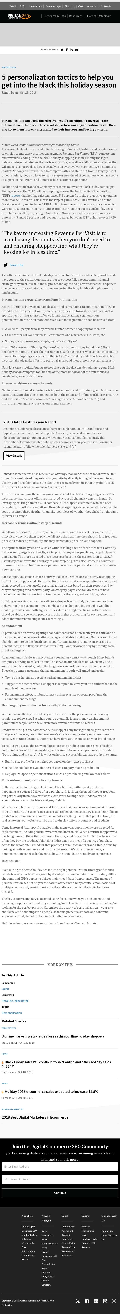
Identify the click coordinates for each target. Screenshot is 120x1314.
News (5, 1054)
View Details (14, 455)
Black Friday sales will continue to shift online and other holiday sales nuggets (56, 1064)
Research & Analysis (12, 1109)
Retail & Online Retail (15, 1000)
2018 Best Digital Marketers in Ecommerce (35, 1117)
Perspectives (9, 67)
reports (16, 195)
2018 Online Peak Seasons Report (29, 422)
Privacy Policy (68, 1243)
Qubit (5, 989)
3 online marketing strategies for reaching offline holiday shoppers (53, 1036)
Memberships (28, 1243)
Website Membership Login (88, 1230)
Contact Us (107, 1231)
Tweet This (16, 265)
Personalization (12, 1013)
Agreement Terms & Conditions (67, 1234)
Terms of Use (68, 1247)
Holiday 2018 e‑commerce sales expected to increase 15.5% (51, 1091)
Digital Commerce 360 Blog (49, 1256)
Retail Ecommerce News (47, 1235)
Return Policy (68, 1226)
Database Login (89, 1239)
